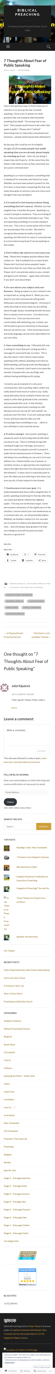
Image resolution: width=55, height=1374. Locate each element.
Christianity (32, 583)
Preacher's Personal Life (22, 587)
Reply (14, 708)
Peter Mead (23, 70)
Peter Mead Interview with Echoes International (27, 970)
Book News (9, 1044)
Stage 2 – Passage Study (15, 1185)
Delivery (42, 583)
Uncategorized (11, 1241)
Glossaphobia (36, 601)
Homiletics (9, 1099)
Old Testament (11, 1131)
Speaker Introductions (27, 936)
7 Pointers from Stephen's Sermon (32, 857)
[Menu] (8, 47)
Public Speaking (32, 607)
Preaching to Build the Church (18, 1001)
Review (7, 1162)
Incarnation (9, 1115)
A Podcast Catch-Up (14, 985)
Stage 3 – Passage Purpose (16, 1193)
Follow (10, 802)
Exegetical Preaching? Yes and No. (33, 888)
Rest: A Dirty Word (13, 993)
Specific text (10, 1170)
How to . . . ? (9, 1107)
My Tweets (9, 950)
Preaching (38, 587)
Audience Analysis (18, 583)
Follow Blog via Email (16, 775)
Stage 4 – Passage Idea (15, 1201)
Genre (7, 1083)
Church (7, 1060)
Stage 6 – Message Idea (15, 1217)
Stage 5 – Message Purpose (17, 1209)
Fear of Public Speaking (19, 595)
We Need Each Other (26, 867)
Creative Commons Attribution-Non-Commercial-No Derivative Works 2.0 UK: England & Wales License (25, 1334)
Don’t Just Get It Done (14, 978)
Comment (41, 751)
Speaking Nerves (15, 614)
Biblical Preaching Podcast (17, 1028)
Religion (8, 1154)
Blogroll (8, 1036)
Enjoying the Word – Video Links (19, 1075)
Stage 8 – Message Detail (16, 1233)
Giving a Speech (14, 601)
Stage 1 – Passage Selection (17, 1178)
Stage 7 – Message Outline (16, 1225)
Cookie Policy (10, 1362)
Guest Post (9, 1091)
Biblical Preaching (27, 12)
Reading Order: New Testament (31, 847)
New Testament (11, 1123)
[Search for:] (27, 826)
